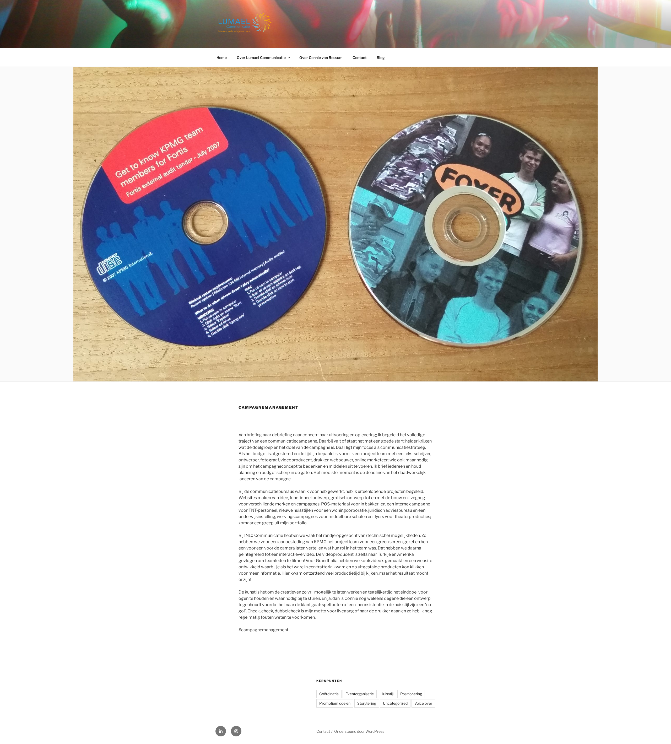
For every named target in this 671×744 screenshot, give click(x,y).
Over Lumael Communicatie (261, 57)
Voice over (423, 703)
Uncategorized (395, 703)
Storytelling (366, 703)
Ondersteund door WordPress (359, 731)
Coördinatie (329, 694)
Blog (381, 57)
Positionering (411, 694)
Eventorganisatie (359, 694)
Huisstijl (387, 694)
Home (222, 57)
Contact (360, 57)
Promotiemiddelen (334, 703)
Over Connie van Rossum (321, 57)
